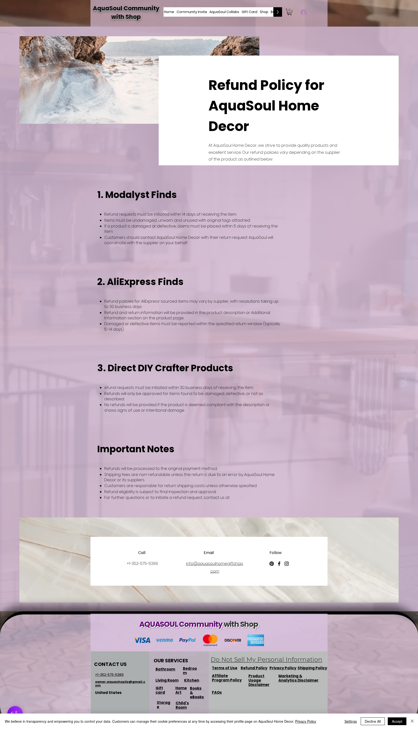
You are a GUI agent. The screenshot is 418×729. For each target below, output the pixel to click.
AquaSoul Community (126, 8)
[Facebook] (279, 564)
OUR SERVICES (171, 660)
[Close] (412, 721)
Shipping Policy (312, 668)
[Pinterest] (272, 564)
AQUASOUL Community (181, 624)
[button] (289, 12)
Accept (397, 721)
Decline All (373, 721)
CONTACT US (110, 664)
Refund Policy (254, 668)
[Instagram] (287, 564)
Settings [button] (350, 721)
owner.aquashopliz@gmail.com (120, 683)
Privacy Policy (305, 721)
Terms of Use (224, 668)
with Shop (126, 17)
